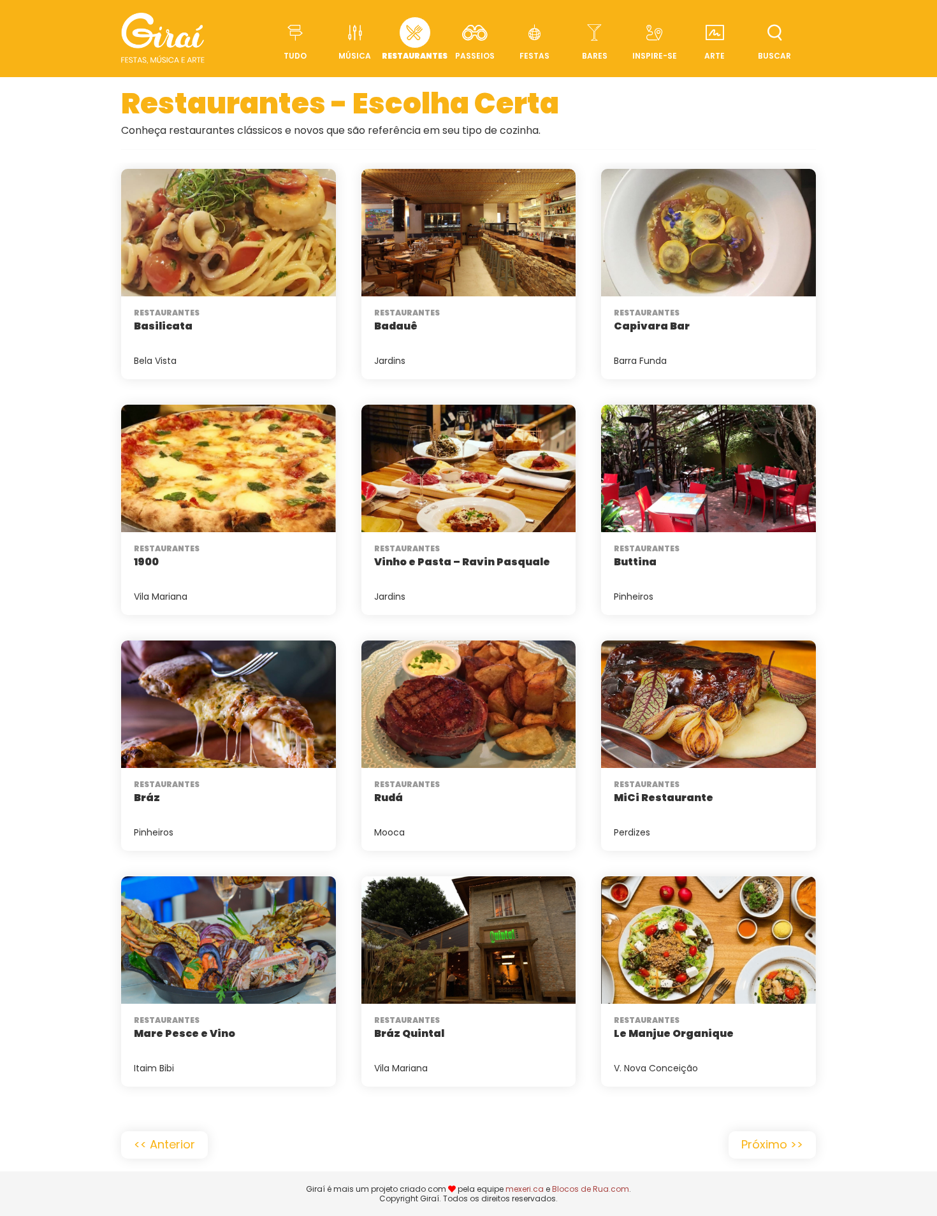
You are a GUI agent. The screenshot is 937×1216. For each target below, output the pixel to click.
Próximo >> (772, 1144)
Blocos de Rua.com (590, 1188)
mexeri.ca (524, 1188)
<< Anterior (164, 1144)
